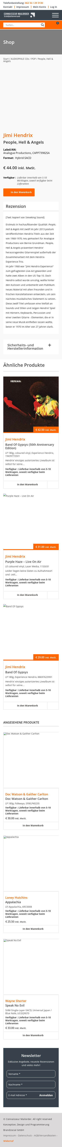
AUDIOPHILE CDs (20, 58)
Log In (53, 7)
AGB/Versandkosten (45, 1135)
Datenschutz (25, 1135)
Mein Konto (39, 7)
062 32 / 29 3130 (34, 3)
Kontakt (7, 7)
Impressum (22, 7)
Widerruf (8, 1141)
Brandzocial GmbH (13, 1130)
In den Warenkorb (21, 192)
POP (33, 58)
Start (6, 58)
